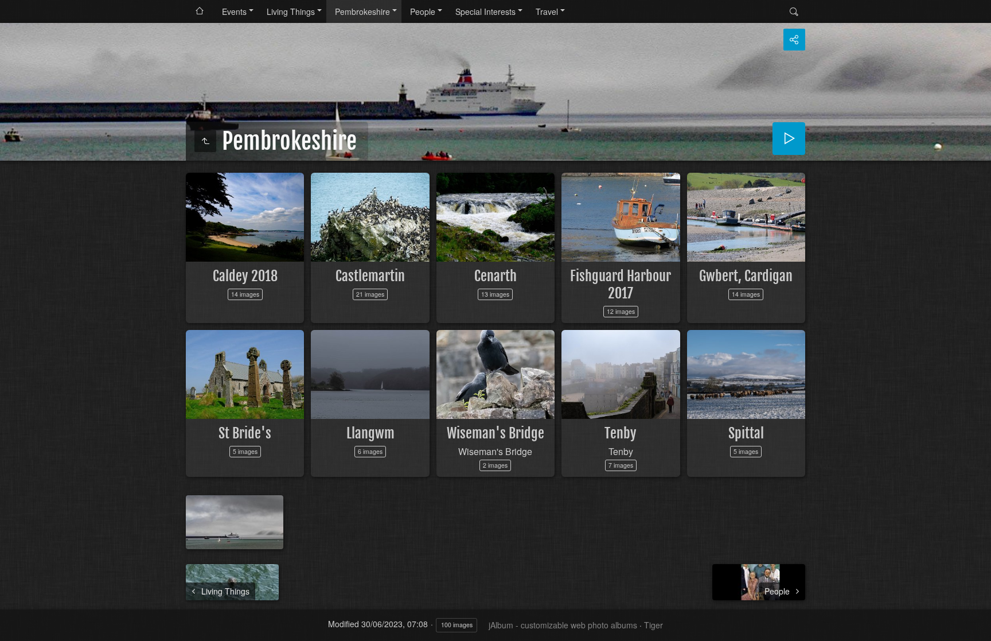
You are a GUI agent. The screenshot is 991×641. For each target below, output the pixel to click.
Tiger (653, 625)
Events (234, 11)
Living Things (291, 11)
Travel (547, 11)
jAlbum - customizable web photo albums (563, 625)
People (422, 11)
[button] (14, 627)
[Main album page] (199, 11)
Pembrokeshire (362, 11)
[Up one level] (205, 141)
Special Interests (485, 11)
